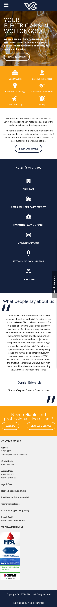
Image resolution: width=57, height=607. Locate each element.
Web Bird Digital (35, 602)
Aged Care (6, 484)
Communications (10, 503)
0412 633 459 (7, 464)
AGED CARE (28, 189)
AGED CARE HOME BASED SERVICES (28, 207)
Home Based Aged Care (13, 490)
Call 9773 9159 (17, 56)
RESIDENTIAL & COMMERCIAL (28, 225)
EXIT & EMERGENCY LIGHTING (28, 261)
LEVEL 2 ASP (29, 279)
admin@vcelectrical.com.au (14, 454)
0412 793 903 (7, 474)
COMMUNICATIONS (28, 243)
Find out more (28, 148)
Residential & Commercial (15, 497)
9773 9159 (6, 451)
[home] (30, 9)
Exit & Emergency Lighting (15, 510)
